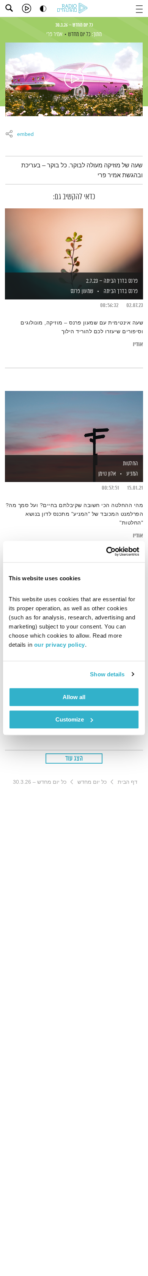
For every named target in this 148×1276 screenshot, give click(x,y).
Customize (69, 719)
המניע (132, 474)
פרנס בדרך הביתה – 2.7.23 (112, 281)
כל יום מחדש (79, 34)
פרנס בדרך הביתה (121, 291)
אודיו (138, 344)
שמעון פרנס (81, 291)
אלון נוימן (107, 474)
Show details (107, 674)
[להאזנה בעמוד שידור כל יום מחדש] (74, 79)
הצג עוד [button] (74, 759)
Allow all (74, 697)
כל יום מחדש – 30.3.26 (74, 25)
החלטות (130, 463)
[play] (26, 8)
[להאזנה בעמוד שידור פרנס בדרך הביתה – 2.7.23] (74, 241)
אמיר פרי (54, 34)
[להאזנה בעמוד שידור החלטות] (74, 423)
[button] (139, 8)
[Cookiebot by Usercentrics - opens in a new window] (106, 551)
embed (25, 134)
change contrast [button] (43, 8)
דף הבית (127, 782)
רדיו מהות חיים (74, 8)
